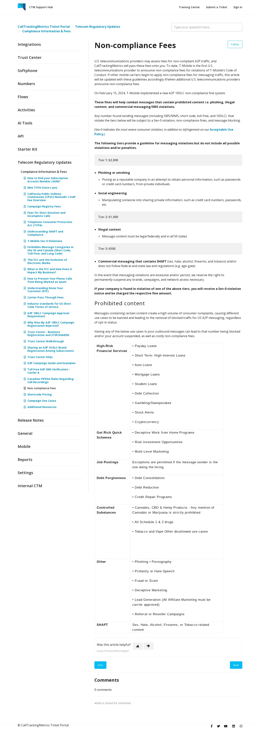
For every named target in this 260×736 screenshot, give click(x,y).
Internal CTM (30, 485)
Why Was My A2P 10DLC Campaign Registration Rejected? (50, 324)
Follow (235, 44)
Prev (100, 665)
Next (236, 665)
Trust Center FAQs (40, 357)
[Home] (22, 7)
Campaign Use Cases (41, 400)
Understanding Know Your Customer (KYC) (45, 289)
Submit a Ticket (216, 7)
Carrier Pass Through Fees (45, 297)
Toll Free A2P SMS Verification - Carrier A (48, 371)
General (25, 433)
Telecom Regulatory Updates (97, 27)
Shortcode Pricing (39, 394)
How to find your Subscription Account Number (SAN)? (47, 179)
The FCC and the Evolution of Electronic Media (47, 261)
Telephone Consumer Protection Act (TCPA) (49, 223)
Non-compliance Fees (41, 388)
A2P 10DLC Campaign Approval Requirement (48, 314)
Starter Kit (27, 149)
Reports (25, 459)
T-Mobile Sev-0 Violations (44, 241)
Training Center (189, 7)
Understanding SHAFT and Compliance (45, 233)
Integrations (29, 44)
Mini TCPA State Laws (42, 187)
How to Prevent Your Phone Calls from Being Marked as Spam (49, 280)
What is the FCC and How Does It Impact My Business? (49, 270)
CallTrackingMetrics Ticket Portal (44, 27)
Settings (25, 472)
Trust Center (29, 57)
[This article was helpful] (138, 646)
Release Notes (31, 420)
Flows (23, 96)
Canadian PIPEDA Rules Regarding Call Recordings (50, 380)
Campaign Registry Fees (44, 206)
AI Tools (25, 123)
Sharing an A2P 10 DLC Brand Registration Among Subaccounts (50, 349)
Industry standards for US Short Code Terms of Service (49, 305)
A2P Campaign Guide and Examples (51, 363)
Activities (26, 109)
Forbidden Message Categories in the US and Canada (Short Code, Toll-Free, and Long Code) (50, 250)
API (21, 136)
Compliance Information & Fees (46, 31)
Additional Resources (42, 407)
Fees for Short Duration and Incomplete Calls (46, 214)
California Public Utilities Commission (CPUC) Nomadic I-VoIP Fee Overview (51, 197)
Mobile (24, 446)
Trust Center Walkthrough (45, 341)
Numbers (26, 83)
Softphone (27, 70)
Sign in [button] (237, 7)
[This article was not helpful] (149, 646)
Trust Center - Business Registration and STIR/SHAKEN (48, 333)
